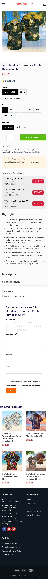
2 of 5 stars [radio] (23, 323)
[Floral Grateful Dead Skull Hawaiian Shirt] (36, 421)
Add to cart (33, 137)
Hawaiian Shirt (10, 92)
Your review (11, 334)
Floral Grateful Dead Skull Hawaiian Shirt (35, 435)
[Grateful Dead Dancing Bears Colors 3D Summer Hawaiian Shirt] (12, 421)
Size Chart (10, 81)
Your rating (11, 319)
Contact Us (30, 503)
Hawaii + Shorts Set (12, 98)
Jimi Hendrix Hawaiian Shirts (21, 150)
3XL (37, 110)
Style (4, 87)
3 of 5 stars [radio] (11, 326)
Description (9, 274)
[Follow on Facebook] (4, 529)
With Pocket (21, 127)
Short (22, 92)
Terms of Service (33, 515)
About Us (29, 500)
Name (9, 355)
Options (5, 122)
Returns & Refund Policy (12, 551)
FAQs (28, 507)
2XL (30, 110)
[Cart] (44, 4)
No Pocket (8, 127)
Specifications (11, 282)
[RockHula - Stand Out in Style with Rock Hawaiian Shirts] (24, 4)
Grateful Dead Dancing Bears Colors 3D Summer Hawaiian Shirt (12, 437)
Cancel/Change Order (11, 547)
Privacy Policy (7, 555)
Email (9, 366)
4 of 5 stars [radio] (29, 326)
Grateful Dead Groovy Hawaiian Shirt (10, 476)
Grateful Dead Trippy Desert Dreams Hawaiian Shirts (35, 476)
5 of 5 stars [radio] (11, 330)
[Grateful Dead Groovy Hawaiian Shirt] (12, 461)
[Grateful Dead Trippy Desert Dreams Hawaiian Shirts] (36, 461)
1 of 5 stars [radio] (10, 323)
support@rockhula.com (11, 501)
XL (23, 110)
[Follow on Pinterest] (9, 529)
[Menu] (3, 4)
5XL (13, 116)
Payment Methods (33, 511)
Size (4, 105)
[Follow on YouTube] (13, 529)
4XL (5, 116)
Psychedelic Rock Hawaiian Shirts (27, 152)
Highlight (8, 214)
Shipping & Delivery (10, 543)
